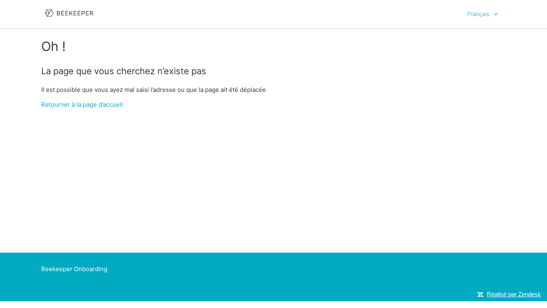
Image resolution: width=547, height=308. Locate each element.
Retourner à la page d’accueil (82, 104)
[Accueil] (69, 18)
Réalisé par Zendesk (514, 294)
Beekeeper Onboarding (74, 269)
